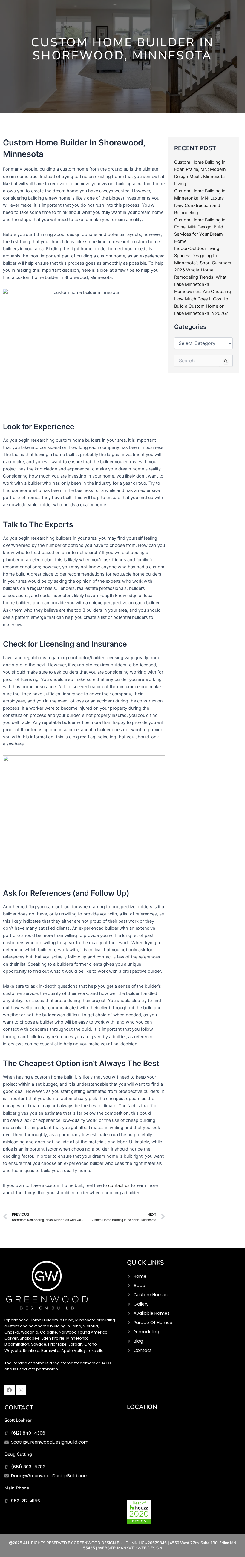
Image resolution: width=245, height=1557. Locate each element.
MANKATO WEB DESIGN (139, 1548)
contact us (119, 1185)
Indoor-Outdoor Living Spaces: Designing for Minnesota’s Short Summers (202, 256)
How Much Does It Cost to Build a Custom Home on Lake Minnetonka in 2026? (201, 306)
